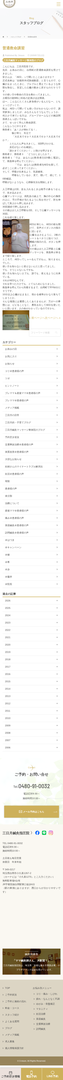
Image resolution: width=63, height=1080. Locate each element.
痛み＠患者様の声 (14, 518)
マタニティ (42, 1009)
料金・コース (12, 1008)
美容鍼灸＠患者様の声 (17, 525)
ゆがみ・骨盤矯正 (45, 1004)
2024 (7, 615)
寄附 (7, 481)
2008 (7, 733)
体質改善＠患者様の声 (17, 452)
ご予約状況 (11, 994)
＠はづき (9, 540)
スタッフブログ (16, 37)
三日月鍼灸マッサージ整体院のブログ (23, 60)
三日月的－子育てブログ (18, 422)
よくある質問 (12, 1021)
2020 (7, 644)
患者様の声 (11, 488)
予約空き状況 (12, 437)
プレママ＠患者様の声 (17, 400)
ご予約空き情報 (10, 1076)
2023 (7, 622)
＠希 (7, 562)
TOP (7, 988)
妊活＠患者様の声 (14, 474)
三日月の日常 (12, 415)
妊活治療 (41, 1014)
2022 (7, 630)
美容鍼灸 (41, 1019)
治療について (12, 503)
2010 (7, 718)
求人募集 (9, 1041)
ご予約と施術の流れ (15, 1001)
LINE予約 (52, 1076)
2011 (7, 710)
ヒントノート (12, 385)
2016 (7, 674)
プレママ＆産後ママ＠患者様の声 (22, 393)
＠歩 (7, 569)
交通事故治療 (43, 1024)
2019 (7, 652)
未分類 (8, 496)
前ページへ (38, 317)
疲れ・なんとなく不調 (48, 999)
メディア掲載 (12, 407)
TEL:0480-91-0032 (13, 843)
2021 (7, 637)
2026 (7, 600)
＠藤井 (8, 576)
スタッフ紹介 (12, 1014)
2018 (7, 659)
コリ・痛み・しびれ (46, 994)
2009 (7, 725)
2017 (7, 666)
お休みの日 (11, 349)
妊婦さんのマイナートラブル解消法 (24, 466)
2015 (7, 681)
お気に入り (11, 356)
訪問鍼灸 (41, 1029)
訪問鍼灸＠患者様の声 (17, 532)
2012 (7, 703)
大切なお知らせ (13, 459)
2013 (7, 696)
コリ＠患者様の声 (14, 371)
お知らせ (9, 363)
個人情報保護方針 (14, 1048)
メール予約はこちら (33, 811)
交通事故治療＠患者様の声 (19, 444)
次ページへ (51, 317)
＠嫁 (7, 554)
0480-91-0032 (34, 786)
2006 (7, 747)
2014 (7, 688)
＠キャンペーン (13, 547)
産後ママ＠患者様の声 (17, 510)
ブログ (8, 1028)
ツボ (7, 378)
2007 (7, 740)
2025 (7, 608)
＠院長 (8, 584)
